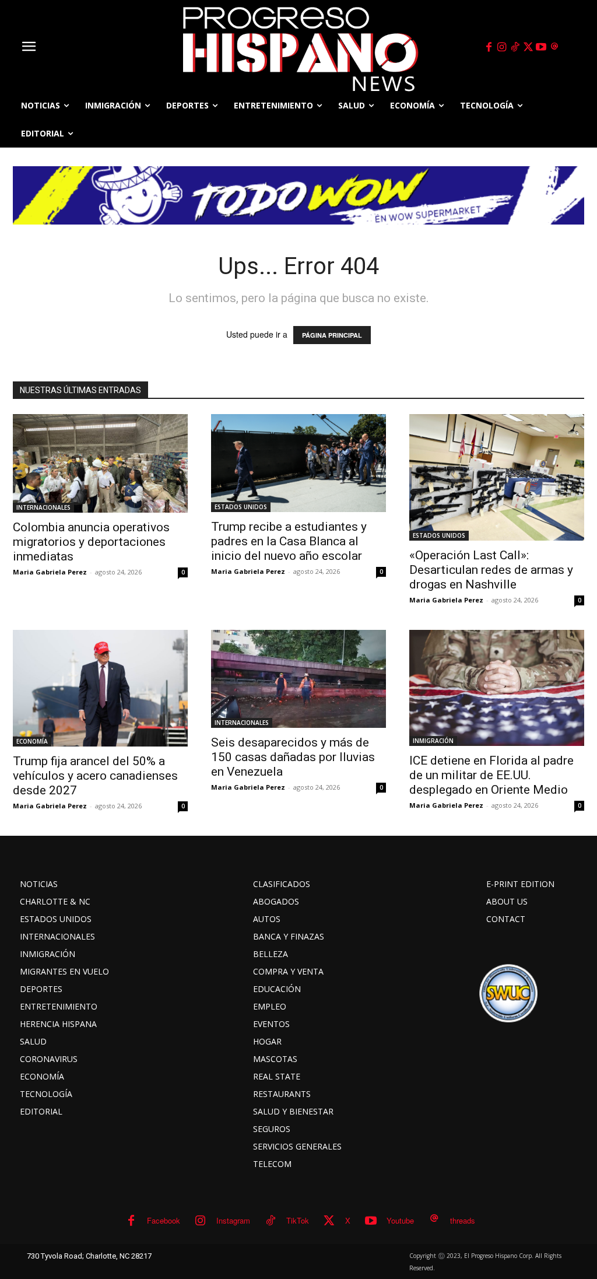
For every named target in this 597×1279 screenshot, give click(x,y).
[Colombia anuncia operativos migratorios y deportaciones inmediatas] (100, 463)
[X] (528, 47)
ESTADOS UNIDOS (241, 507)
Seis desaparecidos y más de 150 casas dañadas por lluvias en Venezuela (293, 757)
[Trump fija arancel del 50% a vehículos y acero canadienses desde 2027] (100, 688)
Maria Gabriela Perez (50, 571)
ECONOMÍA (32, 741)
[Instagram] (502, 47)
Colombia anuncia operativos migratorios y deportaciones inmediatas (91, 541)
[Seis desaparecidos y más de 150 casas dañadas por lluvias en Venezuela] (298, 679)
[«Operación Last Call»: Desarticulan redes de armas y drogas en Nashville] (496, 477)
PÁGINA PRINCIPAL (332, 335)
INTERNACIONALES (43, 507)
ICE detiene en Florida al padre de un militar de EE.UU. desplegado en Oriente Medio (491, 775)
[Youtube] (541, 47)
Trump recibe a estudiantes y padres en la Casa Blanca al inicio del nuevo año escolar (289, 541)
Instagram (233, 1220)
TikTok (297, 1220)
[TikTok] (514, 47)
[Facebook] (488, 47)
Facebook (163, 1220)
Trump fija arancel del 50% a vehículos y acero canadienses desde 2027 (95, 775)
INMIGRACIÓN (433, 741)
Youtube (400, 1220)
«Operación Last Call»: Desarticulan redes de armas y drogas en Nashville (491, 569)
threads (462, 1220)
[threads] (554, 47)
